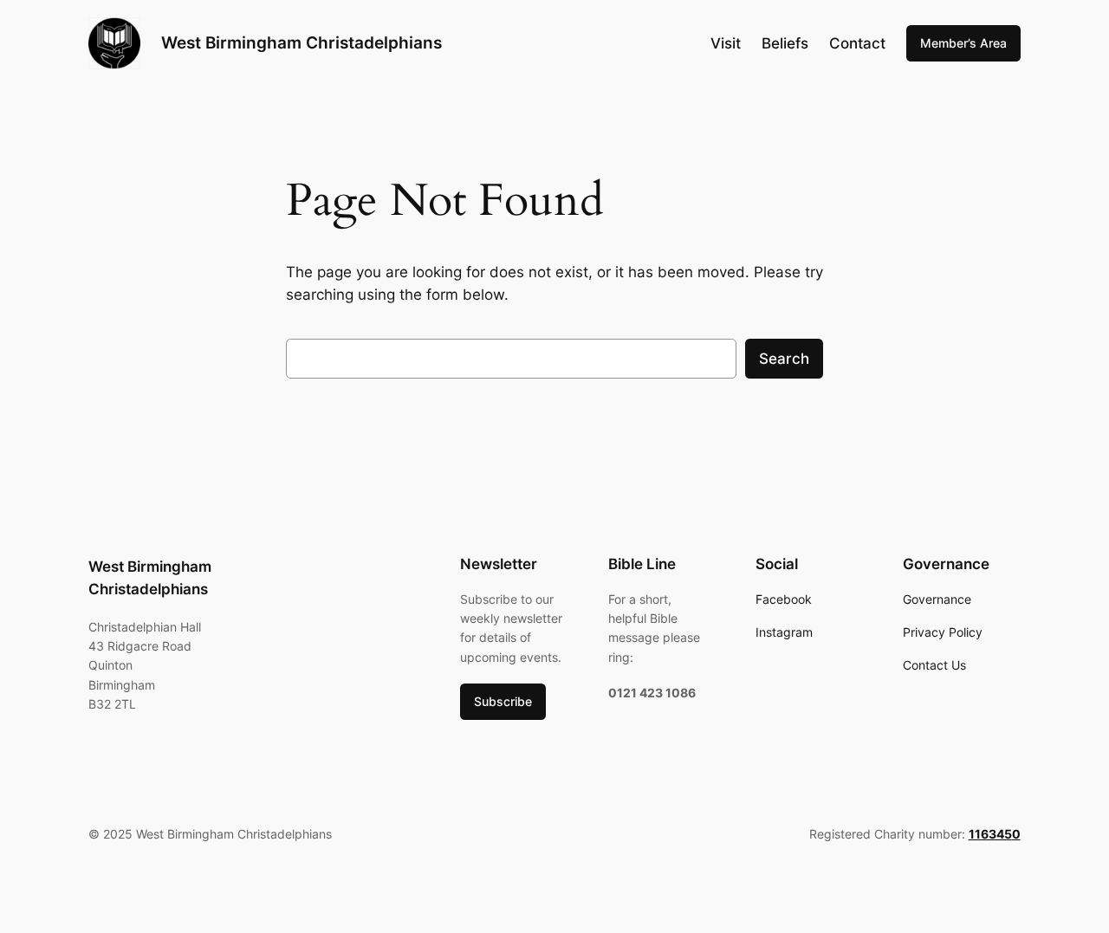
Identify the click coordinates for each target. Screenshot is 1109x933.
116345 (990, 833)
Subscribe (503, 701)
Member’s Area (963, 43)
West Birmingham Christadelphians (301, 42)
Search (784, 358)
